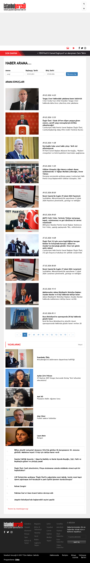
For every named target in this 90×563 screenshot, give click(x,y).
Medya (49, 537)
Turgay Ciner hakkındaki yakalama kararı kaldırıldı (62, 98)
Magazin (37, 524)
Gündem (27, 524)
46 (25, 334)
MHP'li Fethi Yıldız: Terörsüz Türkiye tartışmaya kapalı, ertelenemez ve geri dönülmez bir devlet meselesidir (62, 220)
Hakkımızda (54, 555)
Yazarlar (37, 532)
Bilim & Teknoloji (38, 528)
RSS (84, 557)
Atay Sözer (41, 416)
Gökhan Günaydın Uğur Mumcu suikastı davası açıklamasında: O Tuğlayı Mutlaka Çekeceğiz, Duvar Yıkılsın (63, 171)
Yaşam (49, 540)
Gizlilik (75, 557)
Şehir (49, 524)
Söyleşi (59, 530)
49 (38, 334)
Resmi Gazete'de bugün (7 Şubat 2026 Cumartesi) (62, 269)
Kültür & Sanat (27, 541)
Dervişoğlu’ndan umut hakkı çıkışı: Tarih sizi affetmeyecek (60, 147)
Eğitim (49, 534)
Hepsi (80, 344)
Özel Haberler (60, 535)
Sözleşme (82, 555)
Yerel (36, 536)
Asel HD (40, 396)
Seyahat (50, 527)
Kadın (36, 539)
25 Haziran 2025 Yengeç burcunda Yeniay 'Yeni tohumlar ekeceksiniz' (59, 379)
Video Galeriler (60, 546)
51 (47, 334)
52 (52, 334)
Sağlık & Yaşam (37, 544)
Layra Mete (41, 435)
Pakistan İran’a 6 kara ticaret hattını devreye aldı (33, 493)
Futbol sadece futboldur (46, 418)
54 (61, 334)
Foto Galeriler (60, 540)
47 (29, 334)
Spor (26, 537)
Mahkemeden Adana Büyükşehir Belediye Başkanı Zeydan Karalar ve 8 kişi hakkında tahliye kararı (62, 293)
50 (43, 334)
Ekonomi (27, 530)
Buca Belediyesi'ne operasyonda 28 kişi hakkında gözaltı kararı (62, 317)
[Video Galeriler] (74, 48)
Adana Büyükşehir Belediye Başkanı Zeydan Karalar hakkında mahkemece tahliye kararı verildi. (63, 298)
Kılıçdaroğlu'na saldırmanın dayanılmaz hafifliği (56, 359)
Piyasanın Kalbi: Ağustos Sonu (48, 398)
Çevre (49, 530)
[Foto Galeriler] (68, 48)
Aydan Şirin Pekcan (44, 375)
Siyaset (27, 527)
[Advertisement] (45, 29)
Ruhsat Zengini (20, 486)
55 (65, 334)
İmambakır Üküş (43, 357)
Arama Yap (72, 74)
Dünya (26, 534)
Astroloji (60, 527)
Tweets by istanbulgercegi (18, 509)
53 (56, 334)
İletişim (65, 555)
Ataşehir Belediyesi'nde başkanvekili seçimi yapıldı (34, 499)
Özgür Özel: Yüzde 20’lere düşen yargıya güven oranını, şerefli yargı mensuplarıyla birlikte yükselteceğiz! (61, 122)
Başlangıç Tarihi (32, 70)
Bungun (40, 438)
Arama (7, 70)
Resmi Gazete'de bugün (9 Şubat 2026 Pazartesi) (61, 196)
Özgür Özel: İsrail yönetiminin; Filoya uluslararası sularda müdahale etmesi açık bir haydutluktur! (47, 469)
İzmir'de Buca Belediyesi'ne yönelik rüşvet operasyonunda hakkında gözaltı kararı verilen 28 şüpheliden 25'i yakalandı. (62, 323)
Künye (73, 555)
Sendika (60, 524)
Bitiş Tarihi (50, 70)
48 (34, 334)
